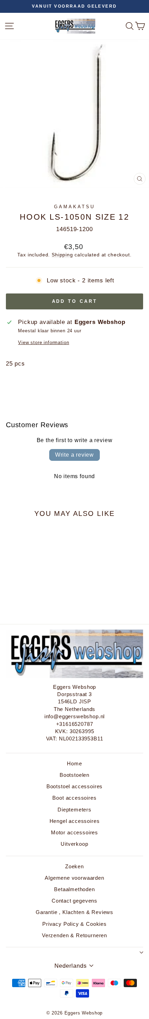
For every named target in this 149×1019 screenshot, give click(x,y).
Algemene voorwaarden (74, 878)
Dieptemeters (74, 809)
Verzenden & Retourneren (74, 935)
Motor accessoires (74, 832)
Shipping (62, 254)
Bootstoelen (74, 775)
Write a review (74, 455)
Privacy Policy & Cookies (74, 924)
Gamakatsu (74, 206)
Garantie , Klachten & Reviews (74, 912)
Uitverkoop (74, 844)
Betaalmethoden (74, 889)
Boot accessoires (74, 798)
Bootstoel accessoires (74, 786)
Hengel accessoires (75, 821)
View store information (43, 342)
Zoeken (74, 866)
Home (74, 763)
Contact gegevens (74, 901)
